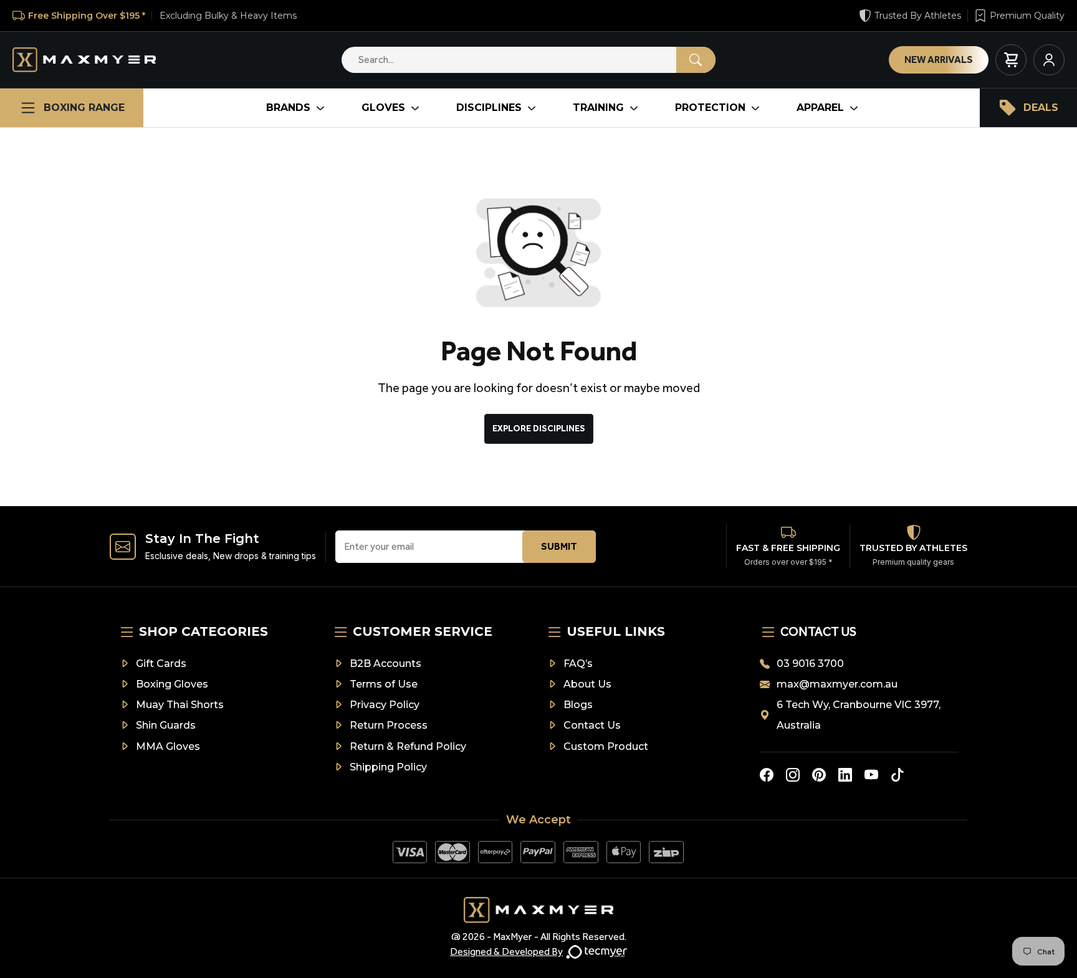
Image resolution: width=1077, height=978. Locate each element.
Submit (559, 546)
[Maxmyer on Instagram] (793, 775)
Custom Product (605, 746)
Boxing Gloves (172, 684)
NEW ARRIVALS (938, 59)
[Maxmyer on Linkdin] (845, 775)
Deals (1040, 107)
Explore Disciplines (538, 428)
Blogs (578, 705)
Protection (710, 107)
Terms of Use (384, 684)
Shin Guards (166, 725)
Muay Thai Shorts (180, 705)
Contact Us (592, 725)
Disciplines (489, 107)
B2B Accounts (385, 663)
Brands (288, 107)
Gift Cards (161, 663)
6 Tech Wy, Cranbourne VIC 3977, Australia (859, 715)
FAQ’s (578, 663)
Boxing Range (84, 107)
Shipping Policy (388, 767)
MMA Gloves (168, 746)
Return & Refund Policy (408, 746)
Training (598, 107)
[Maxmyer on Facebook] (766, 775)
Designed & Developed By (506, 951)
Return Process (389, 725)
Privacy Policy (384, 705)
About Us (587, 684)
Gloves (383, 107)
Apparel (820, 107)
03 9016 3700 (810, 663)
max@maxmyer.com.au (837, 684)
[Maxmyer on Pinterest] (819, 775)
